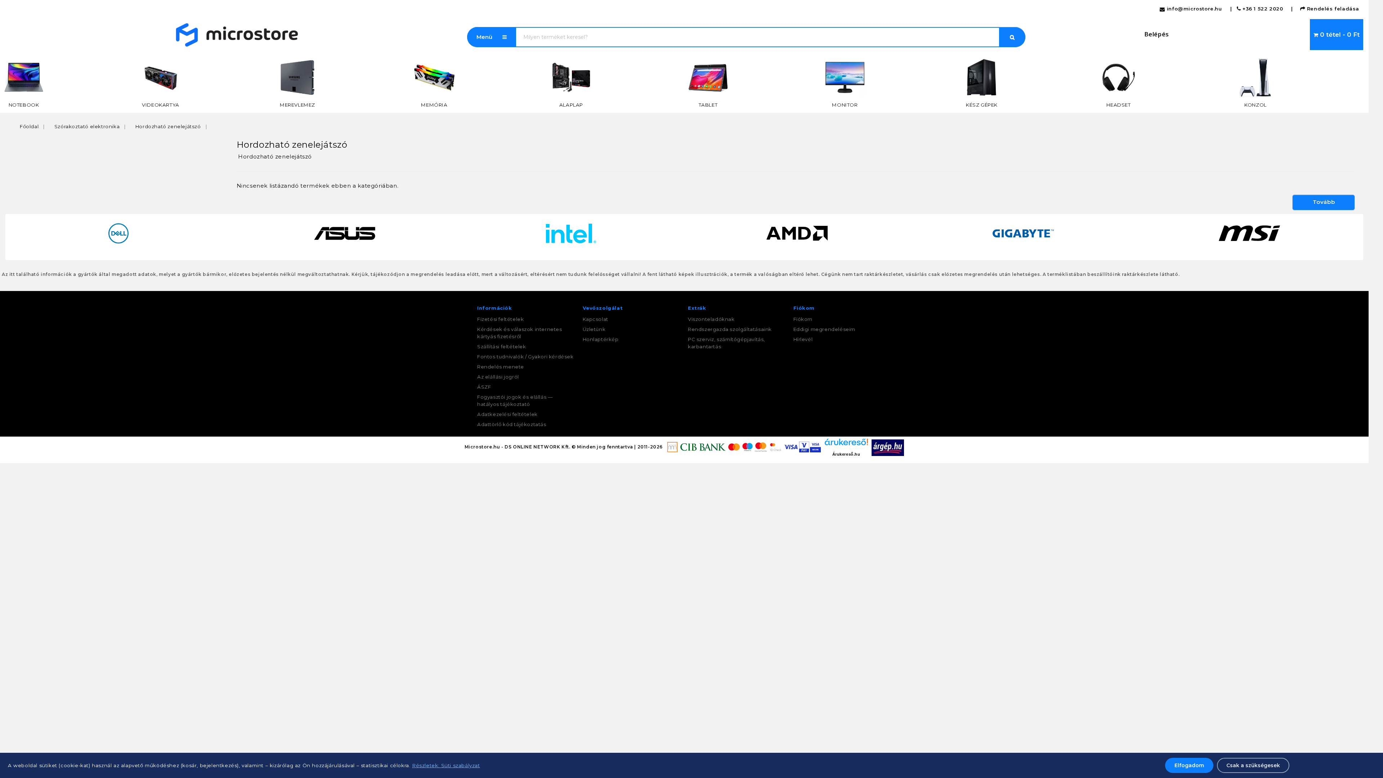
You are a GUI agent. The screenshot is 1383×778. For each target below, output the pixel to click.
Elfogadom (1189, 765)
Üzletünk (594, 329)
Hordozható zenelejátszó (168, 126)
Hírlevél (803, 339)
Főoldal (29, 126)
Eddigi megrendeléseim (824, 329)
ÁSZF (484, 387)
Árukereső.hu (846, 454)
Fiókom (803, 319)
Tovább (1324, 201)
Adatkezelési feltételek (507, 414)
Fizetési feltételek (500, 319)
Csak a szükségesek (1253, 765)
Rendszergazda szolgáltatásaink (730, 329)
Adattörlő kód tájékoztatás (511, 424)
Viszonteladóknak (711, 319)
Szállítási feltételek (501, 346)
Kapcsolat (595, 319)
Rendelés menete (500, 367)
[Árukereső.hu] (846, 445)
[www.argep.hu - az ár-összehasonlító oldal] (888, 447)
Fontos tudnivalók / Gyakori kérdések (525, 356)
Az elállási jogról (498, 377)
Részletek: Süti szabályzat (446, 765)
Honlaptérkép (601, 339)
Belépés (1156, 34)
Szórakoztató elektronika (87, 126)
